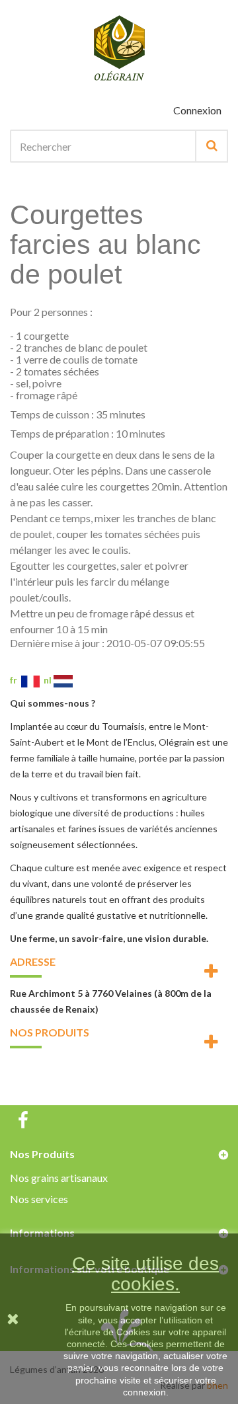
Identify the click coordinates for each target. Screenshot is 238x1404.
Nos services (39, 1198)
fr (15, 679)
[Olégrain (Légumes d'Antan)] (119, 48)
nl (49, 679)
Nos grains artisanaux (59, 1177)
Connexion (197, 110)
